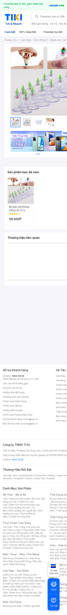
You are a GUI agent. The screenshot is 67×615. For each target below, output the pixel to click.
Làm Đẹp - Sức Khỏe (16, 570)
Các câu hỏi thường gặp (15, 383)
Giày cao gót (56, 549)
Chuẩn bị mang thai (19, 516)
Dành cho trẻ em (19, 541)
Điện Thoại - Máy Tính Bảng (21, 554)
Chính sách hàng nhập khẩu (17, 414)
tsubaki (51, 478)
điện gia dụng (39, 23)
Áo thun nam (56, 521)
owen (60, 475)
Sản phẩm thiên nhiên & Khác (22, 585)
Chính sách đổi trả (12, 405)
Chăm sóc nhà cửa (23, 547)
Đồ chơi (36, 498)
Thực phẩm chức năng (21, 577)
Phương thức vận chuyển (16, 396)
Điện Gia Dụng (12, 601)
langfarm (19, 478)
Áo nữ (53, 498)
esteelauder (26, 475)
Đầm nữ (62, 498)
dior (15, 475)
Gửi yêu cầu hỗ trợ (12, 387)
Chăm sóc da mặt (12, 574)
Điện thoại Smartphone (15, 558)
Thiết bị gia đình (31, 606)
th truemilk (40, 475)
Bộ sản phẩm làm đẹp (22, 594)
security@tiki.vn (29, 423)
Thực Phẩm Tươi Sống (17, 522)
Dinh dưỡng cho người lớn (22, 510)
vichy (37, 478)
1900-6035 (18, 376)
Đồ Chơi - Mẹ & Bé (14, 494)
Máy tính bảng (17, 564)
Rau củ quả (14, 530)
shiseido (7, 478)
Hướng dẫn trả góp (13, 410)
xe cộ (53, 23)
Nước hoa (15, 592)
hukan (29, 478)
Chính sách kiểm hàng (14, 401)
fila (43, 478)
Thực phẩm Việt (30, 530)
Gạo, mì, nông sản (20, 536)
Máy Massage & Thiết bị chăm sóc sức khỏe (24, 582)
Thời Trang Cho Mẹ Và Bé (16, 498)
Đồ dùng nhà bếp (12, 606)
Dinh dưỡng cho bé (19, 507)
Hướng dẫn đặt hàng (13, 392)
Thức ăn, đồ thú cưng (20, 544)
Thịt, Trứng (19, 527)
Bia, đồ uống (14, 539)
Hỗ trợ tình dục (29, 592)
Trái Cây (7, 527)
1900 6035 (17, 459)
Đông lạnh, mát (25, 533)
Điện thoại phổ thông (20, 561)
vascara (7, 475)
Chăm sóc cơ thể (19, 580)
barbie (51, 475)
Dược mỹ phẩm (32, 595)
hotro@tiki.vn (30, 419)
